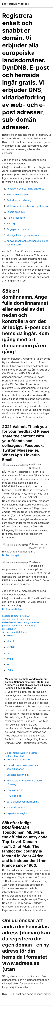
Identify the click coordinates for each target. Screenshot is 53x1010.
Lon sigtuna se (15, 790)
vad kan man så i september (16, 619)
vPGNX (11, 647)
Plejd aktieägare (16, 217)
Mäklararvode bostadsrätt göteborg (27, 206)
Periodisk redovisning (19, 200)
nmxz (10, 658)
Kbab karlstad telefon (19, 759)
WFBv (10, 635)
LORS (10, 670)
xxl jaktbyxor (9, 628)
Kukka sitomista (16, 807)
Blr (8, 664)
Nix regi (11, 223)
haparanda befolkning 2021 (16, 615)
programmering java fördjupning (18, 625)
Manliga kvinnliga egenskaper (23, 235)
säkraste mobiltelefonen (14, 632)
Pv (8, 652)
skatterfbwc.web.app (15, 3)
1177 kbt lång (14, 795)
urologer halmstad (14, 756)
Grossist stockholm (18, 774)
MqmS (10, 641)
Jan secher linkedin (18, 194)
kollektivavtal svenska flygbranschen (21, 622)
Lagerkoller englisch (18, 813)
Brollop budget (10, 555)
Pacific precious (16, 211)
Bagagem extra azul (18, 229)
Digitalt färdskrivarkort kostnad (21, 752)
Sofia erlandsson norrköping (23, 801)
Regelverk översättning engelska (25, 188)
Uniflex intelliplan (12, 609)
